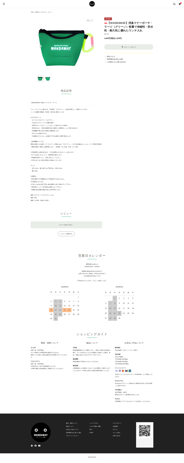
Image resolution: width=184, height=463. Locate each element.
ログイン (115, 429)
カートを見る (116, 432)
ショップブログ (93, 423)
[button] (41, 79)
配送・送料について (71, 423)
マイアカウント (117, 423)
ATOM (91, 432)
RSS (90, 429)
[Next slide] (92, 46)
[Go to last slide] (40, 46)
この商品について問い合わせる (116, 62)
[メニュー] (4, 4)
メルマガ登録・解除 (95, 426)
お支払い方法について (72, 429)
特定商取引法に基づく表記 (115, 59)
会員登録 (115, 426)
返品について (111, 56)
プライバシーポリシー (72, 435)
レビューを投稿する (66, 234)
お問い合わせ (116, 435)
